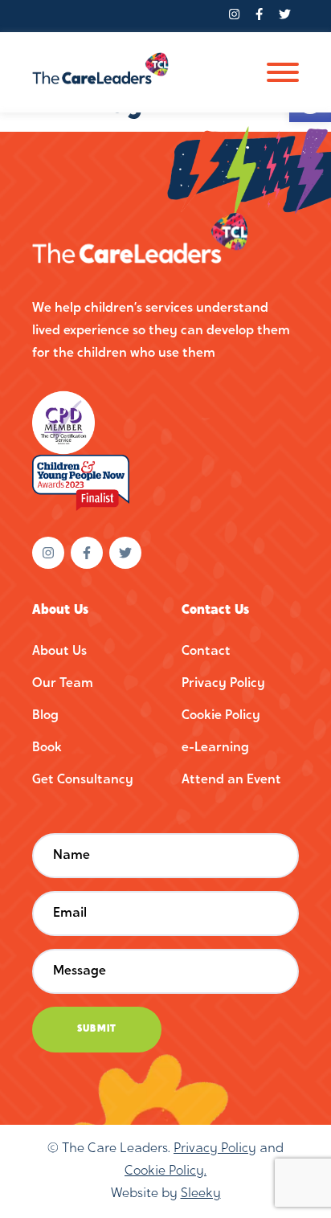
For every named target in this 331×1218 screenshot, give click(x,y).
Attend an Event (231, 780)
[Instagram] (234, 16)
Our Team (62, 683)
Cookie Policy (221, 715)
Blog (45, 715)
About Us (59, 651)
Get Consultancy (82, 780)
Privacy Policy (223, 683)
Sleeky (201, 1193)
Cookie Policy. (165, 1171)
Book (47, 748)
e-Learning (215, 748)
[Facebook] (259, 16)
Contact (206, 651)
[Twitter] (285, 16)
